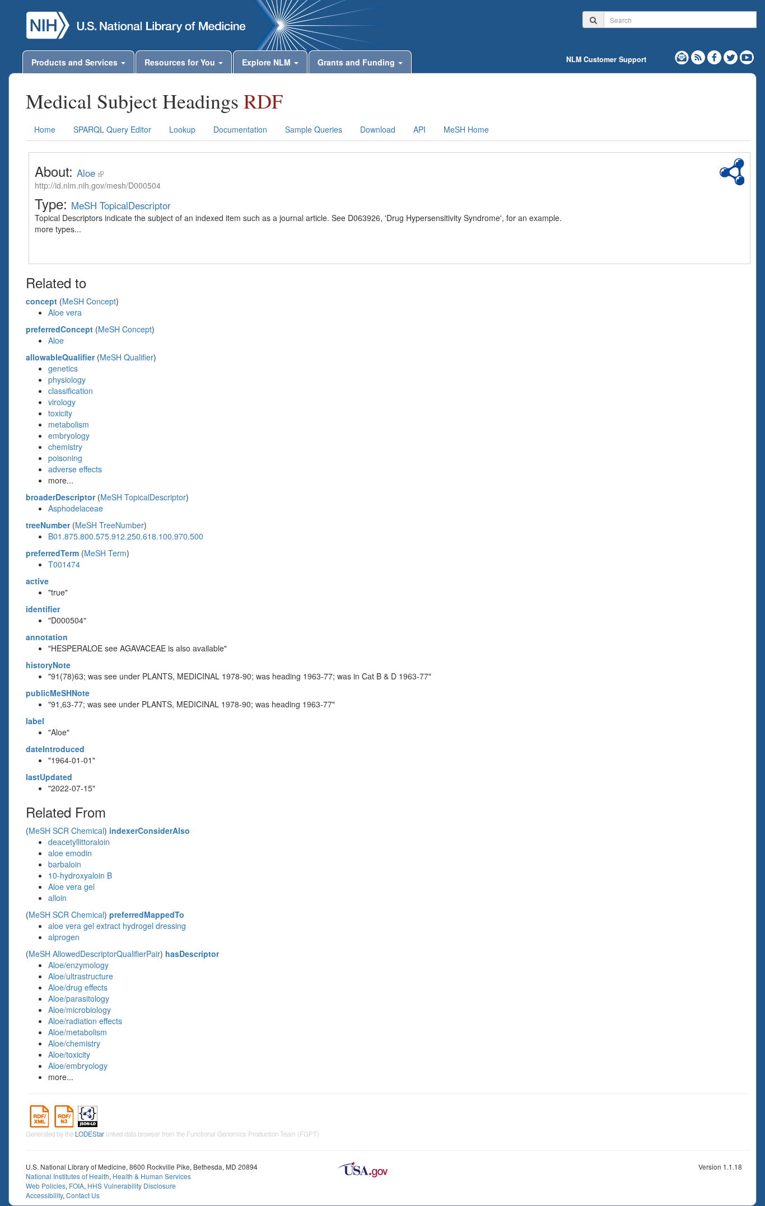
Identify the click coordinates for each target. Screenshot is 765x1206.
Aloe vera (65, 312)
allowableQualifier (60, 357)
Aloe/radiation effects (85, 1020)
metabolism (68, 424)
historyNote (48, 664)
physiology (67, 379)
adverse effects (75, 469)
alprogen (64, 936)
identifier (43, 608)
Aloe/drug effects (78, 987)
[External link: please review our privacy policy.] (715, 56)
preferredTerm (52, 553)
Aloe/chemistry (74, 1043)
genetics (63, 368)
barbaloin (64, 864)
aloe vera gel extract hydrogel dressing (117, 925)
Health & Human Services (152, 1176)
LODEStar (89, 1133)
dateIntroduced (55, 748)
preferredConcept (59, 329)
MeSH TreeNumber (109, 525)
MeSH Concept (89, 301)
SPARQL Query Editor (112, 129)
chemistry (65, 446)
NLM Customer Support (606, 59)
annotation (47, 636)
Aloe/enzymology (78, 964)
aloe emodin (70, 852)
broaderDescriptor (60, 497)
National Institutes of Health (67, 1176)
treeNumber (48, 525)
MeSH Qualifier (126, 357)
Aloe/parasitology (78, 998)
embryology (69, 435)
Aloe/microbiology (79, 1009)
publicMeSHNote (58, 692)
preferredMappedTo (146, 914)
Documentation (240, 129)
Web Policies (46, 1185)
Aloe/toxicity (69, 1054)
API (419, 129)
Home (44, 129)
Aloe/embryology (78, 1065)
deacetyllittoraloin (79, 841)
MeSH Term (105, 553)
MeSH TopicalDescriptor (121, 205)
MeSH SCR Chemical (66, 830)
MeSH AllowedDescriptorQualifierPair (94, 953)
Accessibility (44, 1195)
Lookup (182, 129)
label (35, 720)
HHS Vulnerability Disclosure (131, 1185)
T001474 (64, 564)
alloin (57, 897)
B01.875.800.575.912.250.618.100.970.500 (125, 536)
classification (70, 390)
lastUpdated (49, 776)
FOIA (76, 1185)
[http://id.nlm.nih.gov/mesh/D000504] (101, 173)
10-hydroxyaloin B (80, 875)
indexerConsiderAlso (149, 830)
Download (377, 129)
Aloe (86, 173)
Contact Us (83, 1195)
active (37, 580)
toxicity (60, 413)
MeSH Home (466, 129)
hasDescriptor (192, 953)
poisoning (65, 457)
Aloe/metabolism (77, 1032)
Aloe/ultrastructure (80, 976)
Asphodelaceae (75, 508)
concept (41, 301)
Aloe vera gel (71, 886)
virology (62, 401)
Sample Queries (313, 129)
